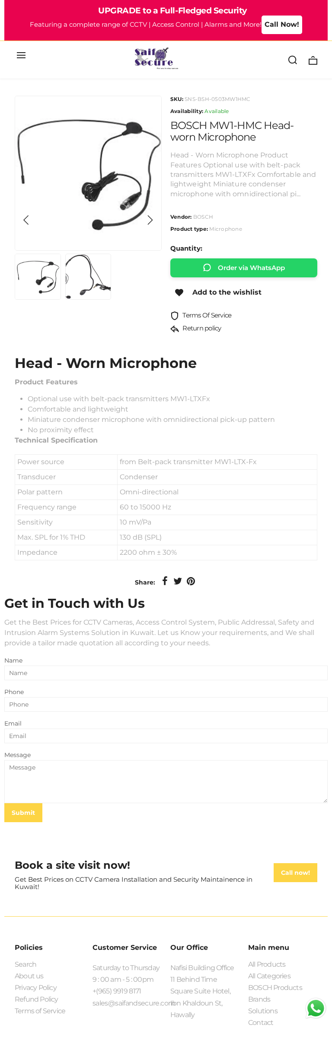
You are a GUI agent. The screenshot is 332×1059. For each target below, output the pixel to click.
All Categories (269, 976)
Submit (23, 813)
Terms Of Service (206, 315)
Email (13, 723)
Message (17, 755)
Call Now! (282, 24)
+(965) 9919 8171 (117, 991)
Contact (260, 1022)
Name (13, 660)
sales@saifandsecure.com (127, 1003)
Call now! (295, 873)
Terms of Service (40, 1011)
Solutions (263, 1011)
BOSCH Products (275, 988)
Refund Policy (36, 999)
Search (25, 964)
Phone (14, 692)
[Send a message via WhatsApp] (316, 1008)
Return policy (201, 328)
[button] (26, 220)
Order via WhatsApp (251, 268)
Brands (259, 999)
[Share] (164, 581)
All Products (266, 964)
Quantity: (186, 248)
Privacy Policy (36, 988)
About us (29, 976)
